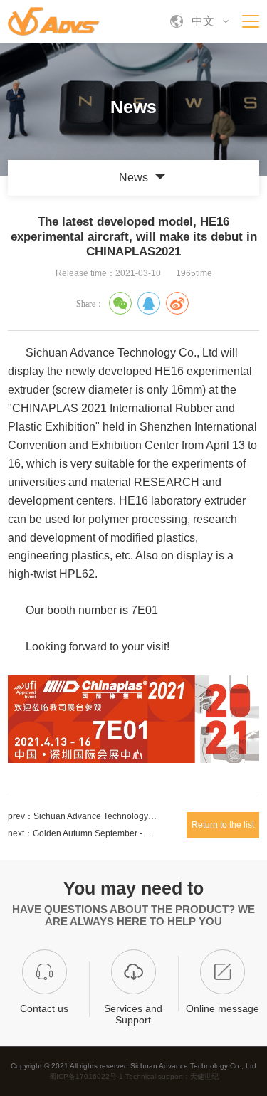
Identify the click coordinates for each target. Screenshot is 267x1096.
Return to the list (223, 825)
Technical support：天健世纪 (172, 1076)
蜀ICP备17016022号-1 (87, 1076)
